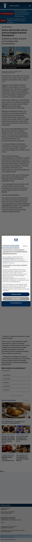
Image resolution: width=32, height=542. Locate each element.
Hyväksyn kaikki (16, 294)
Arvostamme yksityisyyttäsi (10, 246)
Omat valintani (16, 298)
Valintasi (25, 246)
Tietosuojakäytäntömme (16, 303)
